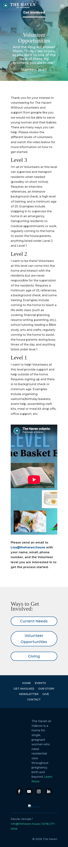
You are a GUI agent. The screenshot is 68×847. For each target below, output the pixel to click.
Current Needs (34, 621)
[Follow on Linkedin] (49, 791)
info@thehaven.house (25, 823)
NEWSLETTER (28, 694)
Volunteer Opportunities (34, 638)
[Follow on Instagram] (39, 791)
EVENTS (40, 683)
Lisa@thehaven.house (28, 547)
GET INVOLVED (24, 688)
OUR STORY (46, 688)
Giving (34, 656)
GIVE (45, 694)
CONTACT (34, 699)
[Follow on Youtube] (29, 791)
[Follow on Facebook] (19, 791)
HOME (26, 683)
